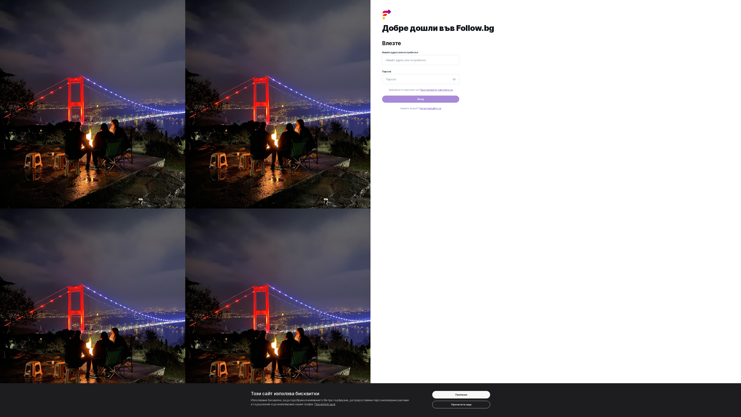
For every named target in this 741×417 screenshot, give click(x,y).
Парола (386, 71)
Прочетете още (325, 404)
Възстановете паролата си (436, 89)
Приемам (461, 394)
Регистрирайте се (430, 108)
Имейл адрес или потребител (400, 52)
